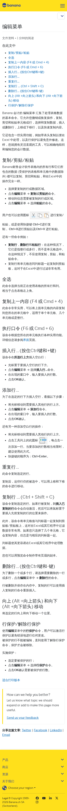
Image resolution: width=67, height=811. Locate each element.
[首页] (14, 5)
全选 (11, 58)
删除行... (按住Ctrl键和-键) (25, 91)
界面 (26, 340)
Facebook (40, 730)
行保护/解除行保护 (21, 105)
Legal (5, 798)
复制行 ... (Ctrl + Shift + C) (26, 86)
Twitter (26, 730)
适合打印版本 (11, 680)
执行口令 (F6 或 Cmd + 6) (25, 67)
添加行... (13, 77)
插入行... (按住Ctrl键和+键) (26, 72)
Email (6, 735)
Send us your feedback (23, 718)
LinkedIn (56, 730)
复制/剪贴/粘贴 (18, 53)
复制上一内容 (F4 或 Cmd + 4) (28, 62)
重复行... (13, 81)
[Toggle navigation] (61, 6)
